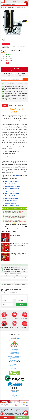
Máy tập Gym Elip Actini (11, 195)
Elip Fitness (17, 175)
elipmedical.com (14, 396)
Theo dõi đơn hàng (14, 368)
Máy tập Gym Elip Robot (11, 183)
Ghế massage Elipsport (14, 358)
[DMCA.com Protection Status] (14, 372)
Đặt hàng (7, 417)
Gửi (22, 304)
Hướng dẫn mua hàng (14, 352)
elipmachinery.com (14, 398)
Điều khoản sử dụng (14, 365)
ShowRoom (22, 417)
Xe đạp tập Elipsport (14, 360)
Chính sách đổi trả (14, 350)
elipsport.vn (14, 391)
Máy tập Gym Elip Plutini (11, 198)
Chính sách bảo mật (14, 354)
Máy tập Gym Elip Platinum (12, 188)
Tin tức (14, 369)
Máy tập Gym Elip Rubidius (12, 191)
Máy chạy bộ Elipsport (14, 357)
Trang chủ (4, 7)
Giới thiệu (14, 364)
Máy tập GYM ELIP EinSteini (12, 186)
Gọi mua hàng (12, 337)
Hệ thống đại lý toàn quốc (14, 367)
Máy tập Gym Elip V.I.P (11, 200)
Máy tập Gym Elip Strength (12, 181)
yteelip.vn (14, 394)
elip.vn (14, 392)
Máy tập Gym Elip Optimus (12, 193)
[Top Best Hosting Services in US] (14, 378)
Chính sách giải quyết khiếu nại (14, 356)
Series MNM (10, 7)
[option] (4, 39)
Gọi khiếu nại (12, 338)
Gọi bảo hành (11, 340)
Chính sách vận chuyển (14, 353)
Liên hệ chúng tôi (14, 349)
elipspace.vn (14, 395)
